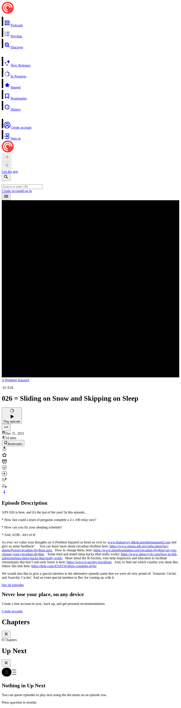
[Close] (6, 634)
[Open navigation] (6, 196)
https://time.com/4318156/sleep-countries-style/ (64, 566)
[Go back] (6, 157)
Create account (12, 191)
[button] (90, 21)
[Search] (6, 177)
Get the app (10, 171)
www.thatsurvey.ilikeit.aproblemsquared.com (138, 542)
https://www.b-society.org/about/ (89, 562)
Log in (27, 191)
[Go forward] (6, 165)
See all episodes (13, 585)
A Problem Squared (15, 380)
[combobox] (22, 186)
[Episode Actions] (6, 427)
